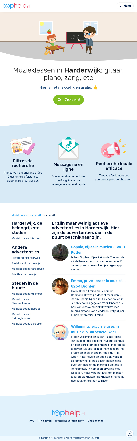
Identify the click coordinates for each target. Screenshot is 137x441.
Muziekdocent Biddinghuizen (21, 316)
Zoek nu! (72, 100)
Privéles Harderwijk (24, 274)
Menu (127, 5)
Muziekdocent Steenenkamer (21, 301)
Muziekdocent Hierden (26, 238)
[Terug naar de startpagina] (16, 6)
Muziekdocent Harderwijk (28, 268)
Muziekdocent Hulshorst (27, 293)
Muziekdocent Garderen (27, 323)
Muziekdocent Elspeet (26, 308)
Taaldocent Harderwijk (26, 263)
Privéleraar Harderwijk (26, 257)
